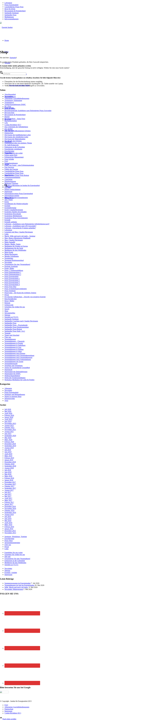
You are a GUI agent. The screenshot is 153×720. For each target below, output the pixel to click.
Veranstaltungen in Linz (12, 347)
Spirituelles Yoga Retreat (13, 329)
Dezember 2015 (10, 531)
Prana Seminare (10, 291)
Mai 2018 (7, 474)
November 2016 (10, 508)
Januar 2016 (8, 529)
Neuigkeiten (8, 258)
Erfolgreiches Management (14, 157)
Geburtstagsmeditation (12, 177)
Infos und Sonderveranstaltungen (16, 198)
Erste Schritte (9, 159)
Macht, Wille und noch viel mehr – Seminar (19, 236)
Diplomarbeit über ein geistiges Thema (18, 143)
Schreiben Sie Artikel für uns (14, 307)
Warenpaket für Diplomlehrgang (15, 372)
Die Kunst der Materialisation (14, 139)
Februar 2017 (9, 502)
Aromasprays (9, 102)
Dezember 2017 (10, 482)
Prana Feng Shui (10, 287)
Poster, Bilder (9, 268)
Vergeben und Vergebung (13, 366)
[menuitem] (78, 3)
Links (6, 234)
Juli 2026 (7, 409)
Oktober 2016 (9, 510)
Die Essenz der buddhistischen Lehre (17, 135)
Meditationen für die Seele (13, 248)
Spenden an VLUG (11, 317)
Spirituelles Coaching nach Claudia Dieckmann (21, 321)
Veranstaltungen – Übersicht (14, 341)
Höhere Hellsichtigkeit (12, 189)
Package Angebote (11, 266)
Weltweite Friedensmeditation (14, 378)
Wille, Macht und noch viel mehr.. (16, 587)
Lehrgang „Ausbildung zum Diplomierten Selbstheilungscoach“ (27, 224)
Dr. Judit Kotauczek (11, 145)
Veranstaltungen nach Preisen (14, 353)
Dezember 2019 (10, 444)
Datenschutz (8, 133)
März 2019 (8, 456)
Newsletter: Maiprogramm (13, 589)
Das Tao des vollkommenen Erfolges (17, 131)
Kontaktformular (10, 208)
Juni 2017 (7, 494)
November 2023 (10, 423)
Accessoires (8, 96)
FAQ (6, 161)
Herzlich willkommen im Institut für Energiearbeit (22, 185)
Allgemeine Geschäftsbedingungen (16, 98)
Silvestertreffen (9, 313)
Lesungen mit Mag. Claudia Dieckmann (18, 232)
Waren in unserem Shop (12, 396)
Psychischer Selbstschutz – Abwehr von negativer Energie (25, 297)
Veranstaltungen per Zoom (13, 361)
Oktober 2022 (9, 427)
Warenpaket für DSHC (12, 374)
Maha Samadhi (9, 242)
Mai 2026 (7, 411)
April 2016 (8, 523)
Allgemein (8, 388)
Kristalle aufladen (10, 222)
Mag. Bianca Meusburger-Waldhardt (17, 238)
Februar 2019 (9, 458)
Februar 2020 (9, 442)
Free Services (9, 167)
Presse (6, 295)
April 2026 (8, 413)
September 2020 (10, 436)
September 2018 (10, 466)
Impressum (8, 191)
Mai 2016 (7, 521)
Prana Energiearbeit (11, 5)
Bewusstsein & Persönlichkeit (15, 11)
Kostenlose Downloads (12, 214)
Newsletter (8, 262)
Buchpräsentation (10, 121)
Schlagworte (8, 305)
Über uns (7, 337)
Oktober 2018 (9, 464)
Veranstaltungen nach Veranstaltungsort (18, 357)
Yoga (6, 400)
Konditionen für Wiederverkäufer (16, 204)
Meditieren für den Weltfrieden (15, 250)
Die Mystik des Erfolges (13, 141)
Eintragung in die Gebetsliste (14, 147)
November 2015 (10, 533)
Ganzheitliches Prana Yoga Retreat (16, 175)
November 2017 (10, 484)
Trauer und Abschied (11, 335)
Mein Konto (8, 252)
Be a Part (7, 106)
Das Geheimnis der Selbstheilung (16, 127)
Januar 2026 (8, 417)
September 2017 (10, 488)
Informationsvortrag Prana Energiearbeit (18, 194)
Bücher (7, 117)
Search (6, 309)
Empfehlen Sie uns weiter (13, 153)
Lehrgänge (8, 3)
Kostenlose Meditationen (13, 216)
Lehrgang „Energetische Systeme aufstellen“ (20, 228)
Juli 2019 (7, 450)
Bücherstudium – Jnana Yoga (14, 119)
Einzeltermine (9, 151)
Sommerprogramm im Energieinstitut (17, 583)
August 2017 (9, 490)
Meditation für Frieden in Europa (16, 246)
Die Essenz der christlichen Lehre (16, 137)
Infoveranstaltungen (11, 19)
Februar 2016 (9, 527)
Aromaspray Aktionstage (13, 100)
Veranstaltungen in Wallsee (14, 349)
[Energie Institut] (6, 27)
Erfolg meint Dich (10, 155)
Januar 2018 (8, 480)
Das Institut (8, 129)
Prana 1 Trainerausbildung (13, 270)
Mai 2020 (7, 438)
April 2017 (8, 498)
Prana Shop (8, 541)
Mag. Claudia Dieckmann (13, 240)
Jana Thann (8, 200)
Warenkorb (8, 370)
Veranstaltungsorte (10, 363)
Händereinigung (10, 181)
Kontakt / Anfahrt (10, 573)
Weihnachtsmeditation (12, 376)
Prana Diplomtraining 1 (12, 272)
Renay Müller (9, 301)
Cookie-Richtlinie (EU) (12, 125)
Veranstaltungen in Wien (13, 351)
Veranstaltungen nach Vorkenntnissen (17, 359)
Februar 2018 (9, 478)
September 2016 (10, 512)
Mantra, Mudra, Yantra (12, 244)
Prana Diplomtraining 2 (12, 274)
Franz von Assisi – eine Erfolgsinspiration (19, 165)
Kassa (6, 202)
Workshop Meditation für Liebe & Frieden (19, 380)
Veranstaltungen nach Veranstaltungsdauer (19, 355)
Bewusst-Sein (9, 113)
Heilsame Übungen (11, 183)
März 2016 (8, 525)
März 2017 (8, 500)
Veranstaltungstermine (12, 543)
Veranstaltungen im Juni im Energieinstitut (19, 585)
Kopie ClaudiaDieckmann (13, 210)
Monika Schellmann (11, 256)
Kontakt (7, 206)
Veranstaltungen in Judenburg (14, 345)
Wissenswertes (9, 398)
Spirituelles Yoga (10, 15)
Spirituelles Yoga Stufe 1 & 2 (14, 331)
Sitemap (7, 315)
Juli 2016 (7, 517)
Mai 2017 (7, 496)
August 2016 (9, 514)
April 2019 (8, 454)
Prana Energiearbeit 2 (12, 281)
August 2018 (9, 468)
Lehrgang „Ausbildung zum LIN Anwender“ (20, 226)
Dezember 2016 (10, 506)
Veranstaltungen (10, 339)
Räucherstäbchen (10, 299)
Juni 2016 (7, 519)
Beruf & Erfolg (9, 9)
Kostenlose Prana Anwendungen (16, 218)
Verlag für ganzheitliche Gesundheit (17, 368)
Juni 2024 (7, 421)
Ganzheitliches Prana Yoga (13, 7)
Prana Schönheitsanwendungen (15, 289)
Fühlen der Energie (11, 169)
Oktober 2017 (9, 486)
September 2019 (10, 446)
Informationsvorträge (11, 196)
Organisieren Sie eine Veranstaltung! (17, 264)
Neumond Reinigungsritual (14, 260)
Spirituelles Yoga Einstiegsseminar (16, 327)
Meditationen (9, 17)
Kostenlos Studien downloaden (15, 212)
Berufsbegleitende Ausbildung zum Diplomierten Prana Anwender (27, 111)
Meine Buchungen (11, 254)
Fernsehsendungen (11, 163)
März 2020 (8, 440)
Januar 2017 (8, 504)
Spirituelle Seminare (11, 13)
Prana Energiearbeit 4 (12, 285)
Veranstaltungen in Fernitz (13, 343)
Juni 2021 (7, 434)
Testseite (7, 333)
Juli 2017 (7, 492)
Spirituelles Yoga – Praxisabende (16, 325)
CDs (6, 123)
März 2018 (8, 476)
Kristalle (7, 220)
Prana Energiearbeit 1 (12, 279)
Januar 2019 (8, 460)
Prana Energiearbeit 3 (12, 283)
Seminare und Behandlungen (14, 394)
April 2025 (8, 419)
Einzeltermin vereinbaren (13, 149)
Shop (6, 311)
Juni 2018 (7, 472)
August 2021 (9, 432)
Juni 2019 (7, 452)
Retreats (7, 303)
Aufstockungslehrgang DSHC (15, 104)
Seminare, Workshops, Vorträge (15, 537)
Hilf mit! (7, 187)
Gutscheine (8, 179)
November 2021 (10, 429)
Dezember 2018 (10, 462)
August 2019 (9, 448)
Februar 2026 (9, 415)
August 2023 (9, 425)
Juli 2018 (7, 470)
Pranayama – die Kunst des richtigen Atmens (20, 293)
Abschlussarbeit (10, 94)
